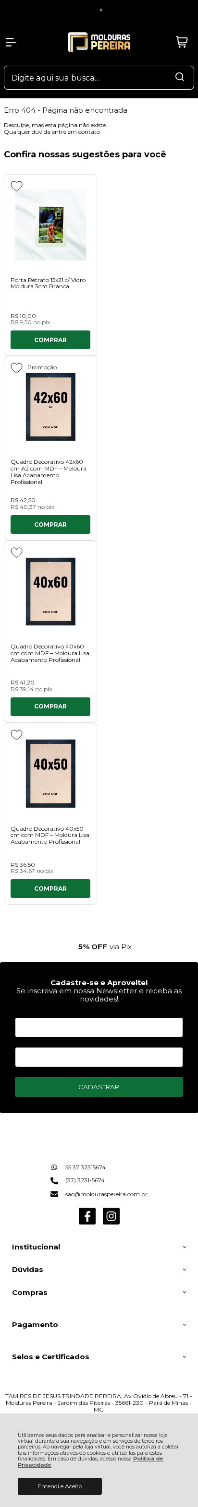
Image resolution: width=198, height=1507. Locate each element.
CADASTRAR (98, 1087)
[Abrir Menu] (11, 42)
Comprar (50, 339)
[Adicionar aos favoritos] (17, 186)
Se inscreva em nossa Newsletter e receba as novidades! (99, 994)
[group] (99, 946)
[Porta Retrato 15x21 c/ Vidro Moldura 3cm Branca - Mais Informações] (50, 225)
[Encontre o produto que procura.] (179, 78)
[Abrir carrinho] (182, 42)
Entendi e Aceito (59, 1486)
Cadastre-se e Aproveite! (99, 982)
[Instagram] (111, 1222)
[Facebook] (87, 1222)
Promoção (42, 367)
